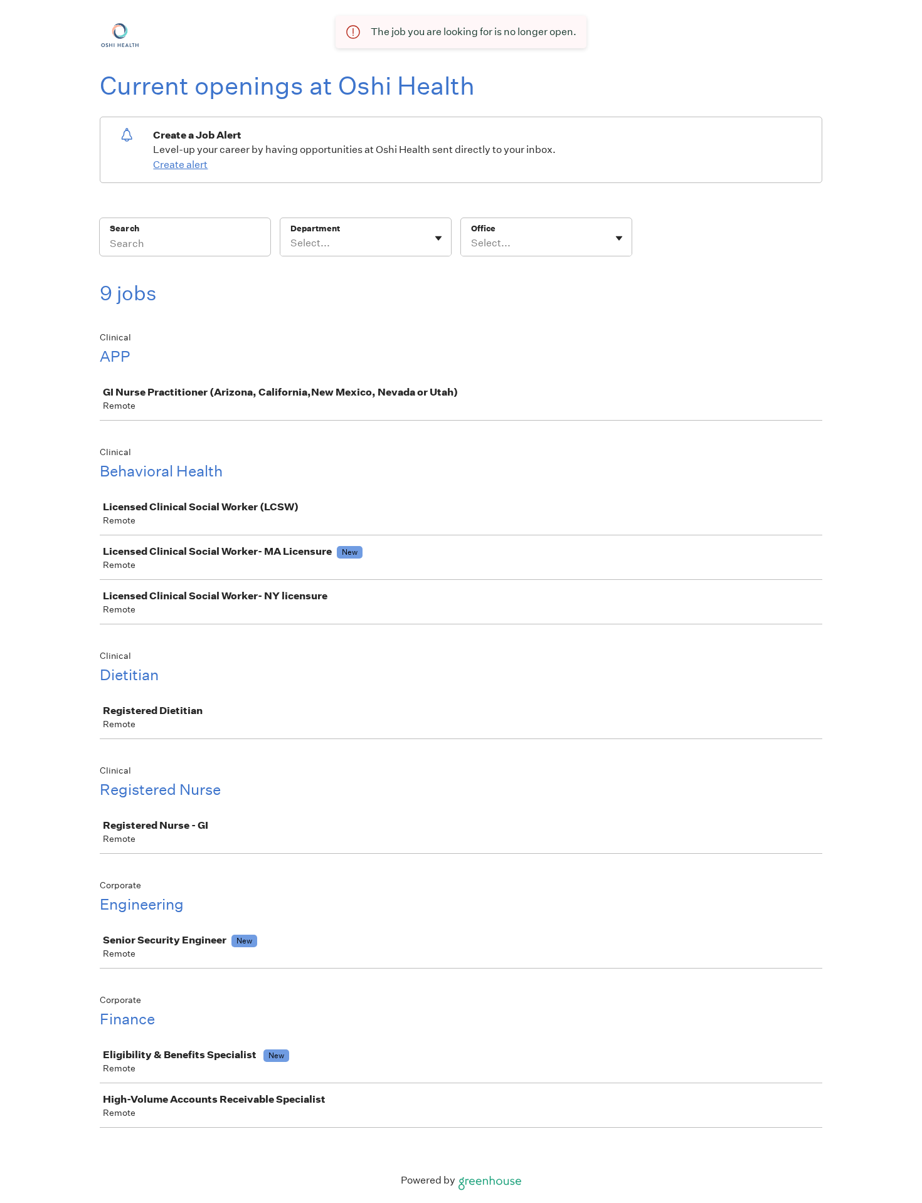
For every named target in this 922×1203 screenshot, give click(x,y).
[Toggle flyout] (438, 238)
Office (483, 228)
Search (124, 228)
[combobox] (291, 243)
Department (315, 228)
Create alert (180, 165)
